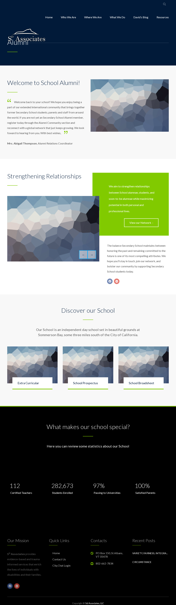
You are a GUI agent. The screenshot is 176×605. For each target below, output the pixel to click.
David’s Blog (140, 17)
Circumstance (141, 562)
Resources (163, 17)
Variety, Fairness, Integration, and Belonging (150, 553)
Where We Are (93, 17)
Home (49, 17)
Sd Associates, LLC (94, 603)
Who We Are (68, 17)
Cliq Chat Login (61, 565)
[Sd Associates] (26, 34)
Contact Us (59, 559)
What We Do (117, 17)
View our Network (140, 222)
